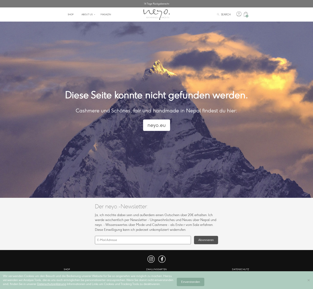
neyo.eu (156, 125)
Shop (71, 14)
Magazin (106, 14)
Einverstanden (190, 282)
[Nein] (308, 280)
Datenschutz (240, 269)
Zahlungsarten (156, 269)
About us (87, 14)
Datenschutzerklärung (51, 284)
